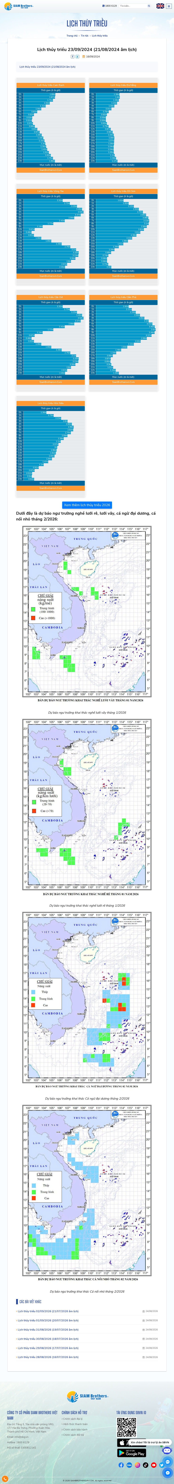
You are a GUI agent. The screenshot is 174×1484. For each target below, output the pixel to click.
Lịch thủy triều (100, 35)
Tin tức (85, 35)
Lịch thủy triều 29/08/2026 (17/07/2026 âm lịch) (48, 1348)
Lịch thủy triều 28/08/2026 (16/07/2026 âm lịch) (48, 1357)
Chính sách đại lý (73, 1419)
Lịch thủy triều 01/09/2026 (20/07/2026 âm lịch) (48, 1320)
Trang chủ (72, 35)
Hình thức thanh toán (75, 1424)
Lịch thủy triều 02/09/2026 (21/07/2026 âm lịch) (48, 1311)
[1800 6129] (5, 1478)
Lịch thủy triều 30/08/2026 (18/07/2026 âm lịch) (48, 1339)
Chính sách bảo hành (75, 1429)
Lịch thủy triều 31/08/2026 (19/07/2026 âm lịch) (48, 1330)
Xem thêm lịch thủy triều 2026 (87, 505)
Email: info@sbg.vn (18, 1437)
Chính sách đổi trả (73, 1435)
